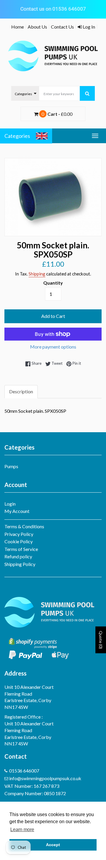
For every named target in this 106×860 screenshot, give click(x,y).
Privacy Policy (18, 534)
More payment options (53, 346)
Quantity (53, 282)
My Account (16, 511)
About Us (37, 26)
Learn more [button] (22, 829)
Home (17, 26)
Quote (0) (100, 640)
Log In (88, 26)
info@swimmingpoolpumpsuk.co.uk (45, 778)
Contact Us (62, 26)
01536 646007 (24, 770)
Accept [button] (53, 844)
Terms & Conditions (24, 526)
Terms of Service (21, 549)
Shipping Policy (19, 564)
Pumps (11, 466)
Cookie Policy (18, 541)
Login (10, 503)
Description (21, 391)
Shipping (37, 273)
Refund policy (18, 556)
